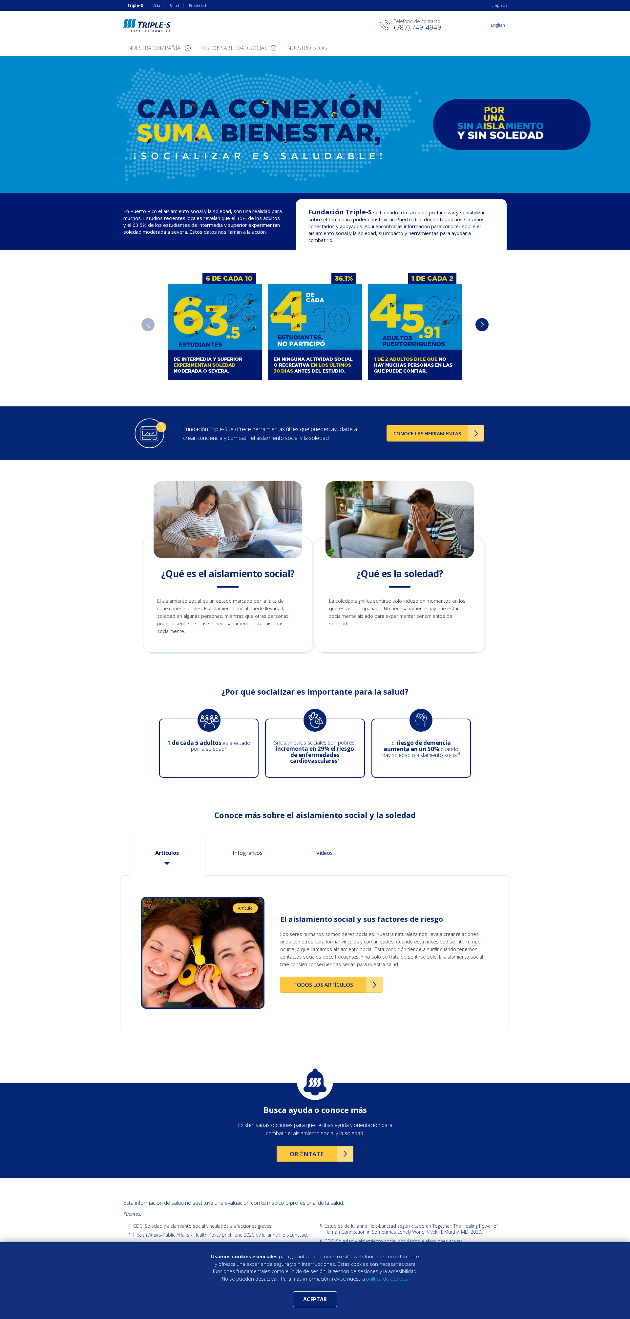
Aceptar (315, 1299)
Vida (156, 5)
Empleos (499, 5)
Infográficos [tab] (247, 852)
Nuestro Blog (307, 48)
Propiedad (197, 5)
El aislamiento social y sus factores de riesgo (361, 919)
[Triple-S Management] (147, 25)
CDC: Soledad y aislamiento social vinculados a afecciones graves (202, 1226)
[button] (482, 324)
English (498, 25)
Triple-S (135, 5)
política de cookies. (387, 1278)
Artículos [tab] (167, 852)
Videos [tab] (324, 852)
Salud (174, 5)
